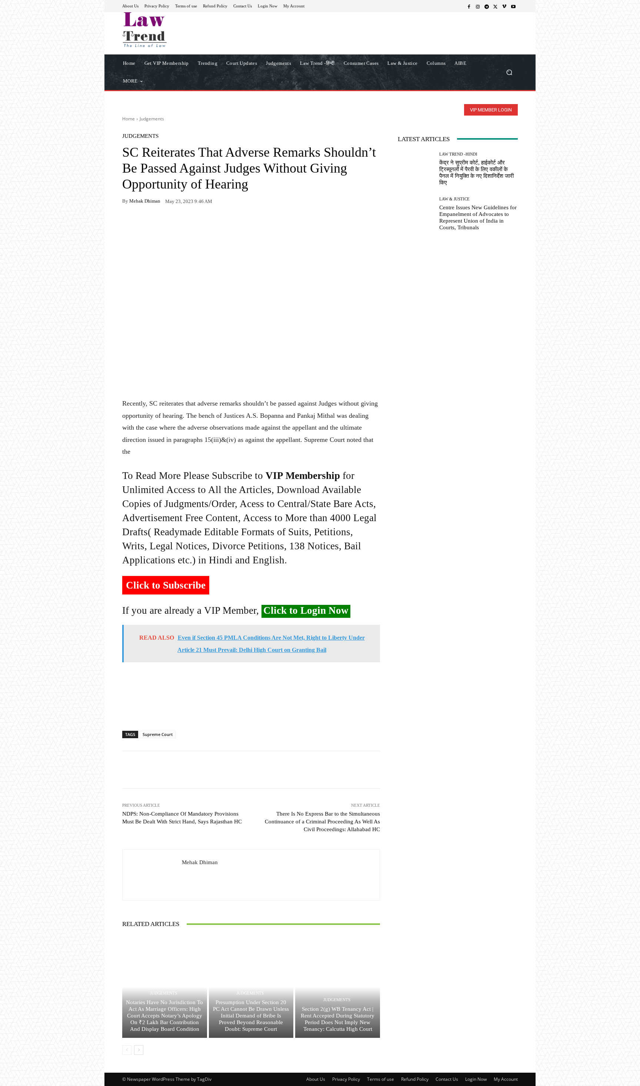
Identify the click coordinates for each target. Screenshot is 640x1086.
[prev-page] (126, 1050)
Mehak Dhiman (144, 201)
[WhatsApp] (146, 224)
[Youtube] (513, 6)
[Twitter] (495, 6)
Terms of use (380, 1079)
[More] (215, 224)
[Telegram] (486, 6)
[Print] (180, 224)
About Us (315, 1079)
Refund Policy (415, 1079)
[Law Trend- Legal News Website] (175, 29)
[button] (509, 72)
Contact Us (447, 1079)
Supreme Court (158, 734)
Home (128, 119)
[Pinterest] (197, 224)
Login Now (476, 1079)
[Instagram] (477, 6)
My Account (506, 1079)
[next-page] (138, 1050)
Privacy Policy (346, 1079)
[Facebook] (468, 6)
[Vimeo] (504, 6)
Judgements (152, 119)
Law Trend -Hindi (458, 154)
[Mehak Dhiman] (152, 875)
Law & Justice (454, 199)
